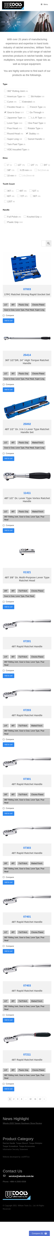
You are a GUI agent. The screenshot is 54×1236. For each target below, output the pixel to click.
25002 (27, 423)
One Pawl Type (35, 123)
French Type (36, 107)
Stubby (32, 133)
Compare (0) (37, 1233)
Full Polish (12, 217)
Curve (10, 102)
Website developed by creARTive (16, 1157)
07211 (27, 1054)
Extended (27, 102)
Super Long (13, 139)
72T (22, 196)
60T (9, 196)
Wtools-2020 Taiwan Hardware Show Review (22, 1123)
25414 (27, 354)
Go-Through (36, 112)
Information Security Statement (15, 1149)
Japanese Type (14, 118)
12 (40, 1099)
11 (35, 1099)
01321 (27, 572)
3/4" (45, 165)
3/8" (9, 170)
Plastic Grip (13, 222)
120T (9, 201)
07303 (27, 847)
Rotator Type (34, 128)
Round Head (13, 133)
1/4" (32, 165)
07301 (27, 778)
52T (34, 191)
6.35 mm (24, 170)
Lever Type (12, 123)
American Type (14, 96)
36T (9, 191)
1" (8, 165)
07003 (27, 289)
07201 (27, 641)
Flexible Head (14, 107)
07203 (27, 710)
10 (30, 1099)
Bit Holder (36, 96)
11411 (27, 492)
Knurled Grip (33, 217)
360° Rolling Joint (16, 91)
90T (35, 196)
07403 (27, 985)
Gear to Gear (13, 112)
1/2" (19, 165)
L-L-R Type (36, 118)
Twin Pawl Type (15, 144)
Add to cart (8, 321)
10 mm (10, 175)
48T (21, 191)
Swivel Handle (35, 139)
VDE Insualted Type (17, 149)
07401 (27, 916)
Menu (46, 4)
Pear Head (12, 128)
